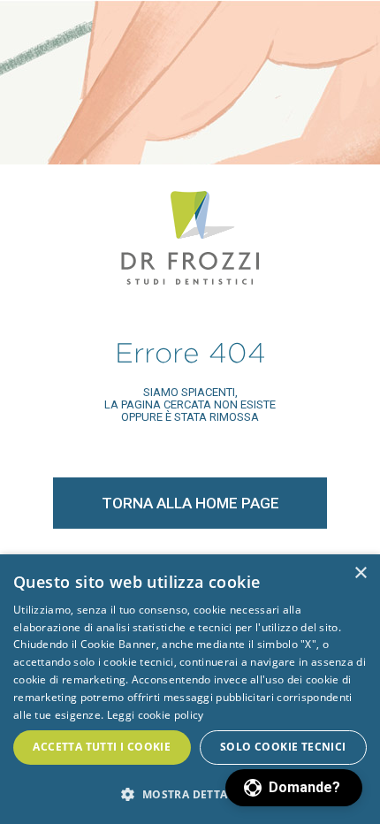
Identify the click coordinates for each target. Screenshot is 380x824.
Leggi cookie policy (155, 714)
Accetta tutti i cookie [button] (102, 746)
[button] (293, 787)
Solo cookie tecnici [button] (283, 746)
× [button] (360, 573)
